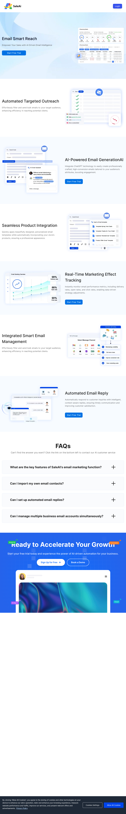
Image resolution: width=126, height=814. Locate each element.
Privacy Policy (22, 808)
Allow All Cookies (113, 805)
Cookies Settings (92, 805)
